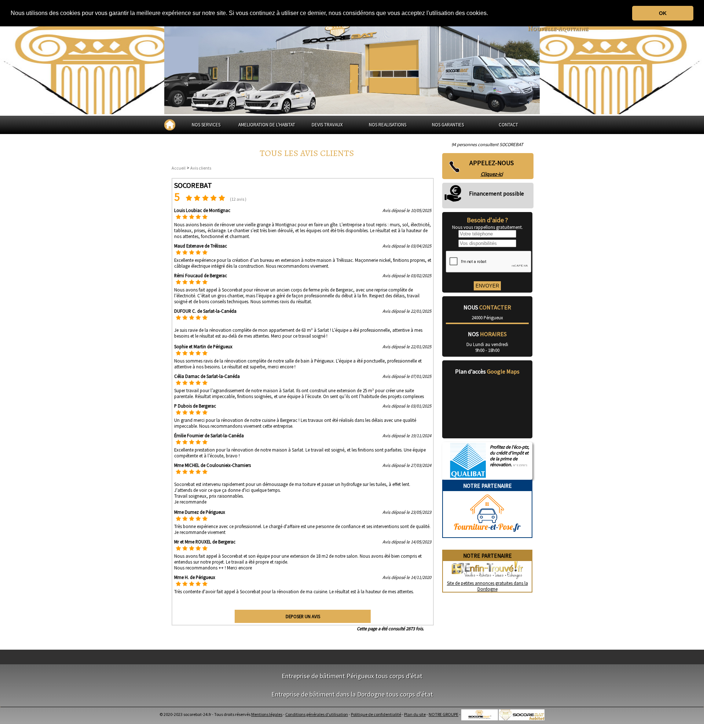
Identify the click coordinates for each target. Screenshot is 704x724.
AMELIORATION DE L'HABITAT (266, 125)
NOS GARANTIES (448, 125)
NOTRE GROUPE (443, 714)
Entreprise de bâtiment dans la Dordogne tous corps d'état (352, 694)
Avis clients (200, 168)
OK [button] (663, 13)
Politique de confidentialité (376, 714)
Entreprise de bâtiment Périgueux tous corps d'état (352, 676)
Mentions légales (266, 714)
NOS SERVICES (206, 125)
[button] (490, 13)
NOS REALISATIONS (387, 125)
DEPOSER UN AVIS (303, 616)
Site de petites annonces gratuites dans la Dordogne (487, 586)
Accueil (179, 168)
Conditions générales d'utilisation (316, 714)
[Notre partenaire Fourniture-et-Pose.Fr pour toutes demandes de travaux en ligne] (487, 534)
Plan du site (415, 714)
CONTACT (508, 125)
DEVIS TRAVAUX (327, 125)
